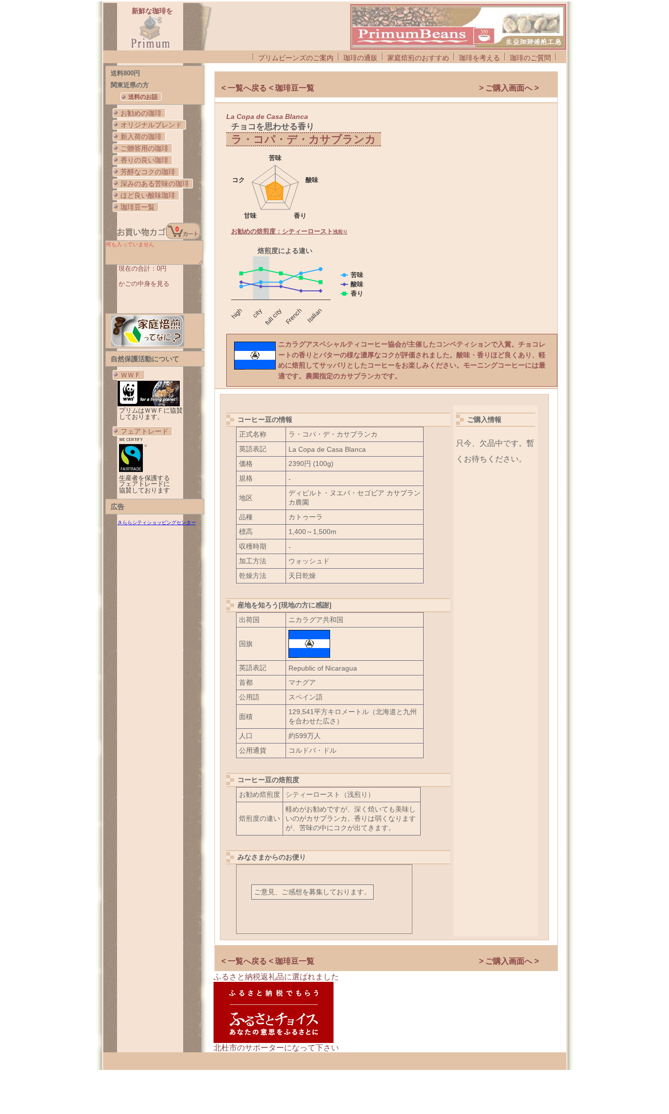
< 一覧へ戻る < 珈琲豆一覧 (267, 88)
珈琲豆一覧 (137, 207)
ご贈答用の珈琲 (144, 148)
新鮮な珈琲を (152, 11)
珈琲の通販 (360, 58)
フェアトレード (144, 431)
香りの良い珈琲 (144, 160)
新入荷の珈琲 (141, 136)
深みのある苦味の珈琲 (154, 183)
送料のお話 (143, 96)
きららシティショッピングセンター (157, 522)
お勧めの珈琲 (141, 113)
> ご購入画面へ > (509, 88)
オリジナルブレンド (151, 125)
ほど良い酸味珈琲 (147, 195)
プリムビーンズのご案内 (296, 58)
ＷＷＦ (130, 375)
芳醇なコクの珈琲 (147, 172)
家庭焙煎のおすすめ (418, 58)
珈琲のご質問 (530, 58)
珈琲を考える (479, 58)
